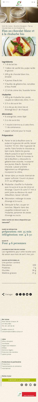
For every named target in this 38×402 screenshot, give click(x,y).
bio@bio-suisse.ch (8, 329)
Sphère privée (6, 354)
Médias (4, 348)
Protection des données (10, 352)
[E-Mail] (27, 294)
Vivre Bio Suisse (7, 26)
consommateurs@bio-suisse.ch (12, 331)
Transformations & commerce (12, 366)
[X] (20, 294)
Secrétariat (5, 343)
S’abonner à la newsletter (19, 380)
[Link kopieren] (30, 294)
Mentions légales (7, 350)
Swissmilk (5, 222)
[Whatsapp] (24, 294)
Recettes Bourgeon (20, 26)
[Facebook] (17, 294)
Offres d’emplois (7, 341)
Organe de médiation (9, 346)
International (6, 368)
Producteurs (6, 364)
